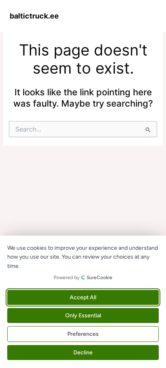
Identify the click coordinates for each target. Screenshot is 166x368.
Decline (83, 352)
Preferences (83, 334)
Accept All (83, 297)
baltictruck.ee (34, 15)
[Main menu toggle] (147, 15)
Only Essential (83, 315)
